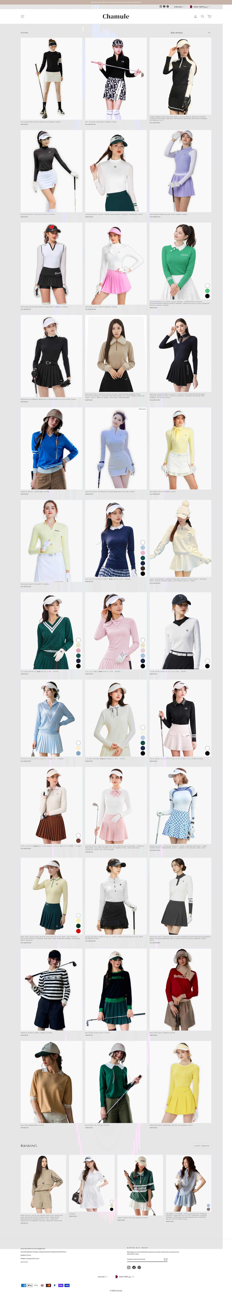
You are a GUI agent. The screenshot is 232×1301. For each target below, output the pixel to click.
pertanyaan (24, 1262)
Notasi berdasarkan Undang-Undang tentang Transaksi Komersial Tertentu (43, 1252)
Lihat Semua (201, 1146)
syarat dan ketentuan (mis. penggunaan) (33, 1248)
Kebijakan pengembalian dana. (30, 1258)
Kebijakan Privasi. (26, 1255)
